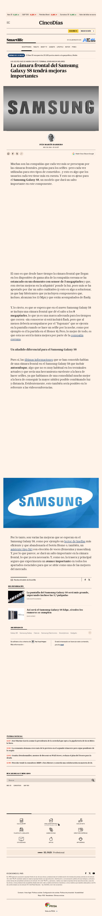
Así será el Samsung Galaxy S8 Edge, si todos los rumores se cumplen (55, 611)
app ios (51, 842)
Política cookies (37, 892)
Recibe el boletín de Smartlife (25, 580)
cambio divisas (51, 833)
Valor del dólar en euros (87, 15)
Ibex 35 (9, 15)
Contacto (21, 892)
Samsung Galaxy (26, 633)
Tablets (36, 47)
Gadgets (52, 47)
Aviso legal (27, 892)
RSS (43, 895)
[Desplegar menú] (8, 23)
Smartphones (26, 47)
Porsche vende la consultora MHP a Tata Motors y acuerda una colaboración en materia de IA (52, 763)
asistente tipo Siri (21, 549)
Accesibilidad (79, 892)
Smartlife (15, 40)
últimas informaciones (39, 359)
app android (81, 842)
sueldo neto (80, 823)
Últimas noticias (14, 736)
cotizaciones (21, 842)
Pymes (74, 47)
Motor (67, 47)
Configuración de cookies (51, 892)
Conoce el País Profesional (51, 852)
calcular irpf (21, 823)
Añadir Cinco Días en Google (85, 154)
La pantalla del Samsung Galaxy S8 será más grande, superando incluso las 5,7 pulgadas (58, 594)
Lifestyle (60, 47)
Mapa (40, 895)
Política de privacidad (67, 892)
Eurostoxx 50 (64, 15)
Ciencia (36, 633)
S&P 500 (25, 15)
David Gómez (31, 616)
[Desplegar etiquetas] (90, 632)
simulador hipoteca (50, 823)
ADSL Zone (88, 40)
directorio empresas (80, 833)
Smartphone (64, 633)
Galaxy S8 (14, 633)
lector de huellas (74, 541)
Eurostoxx (17, 785)
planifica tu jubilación (21, 833)
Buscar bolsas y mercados (19, 773)
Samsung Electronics (49, 633)
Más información (17, 645)
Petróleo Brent (44, 15)
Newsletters (49, 895)
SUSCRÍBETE (73, 31)
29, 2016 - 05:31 (51, 147)
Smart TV (44, 47)
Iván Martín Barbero (51, 144)
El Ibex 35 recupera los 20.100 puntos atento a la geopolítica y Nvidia (51, 55)
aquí (62, 645)
